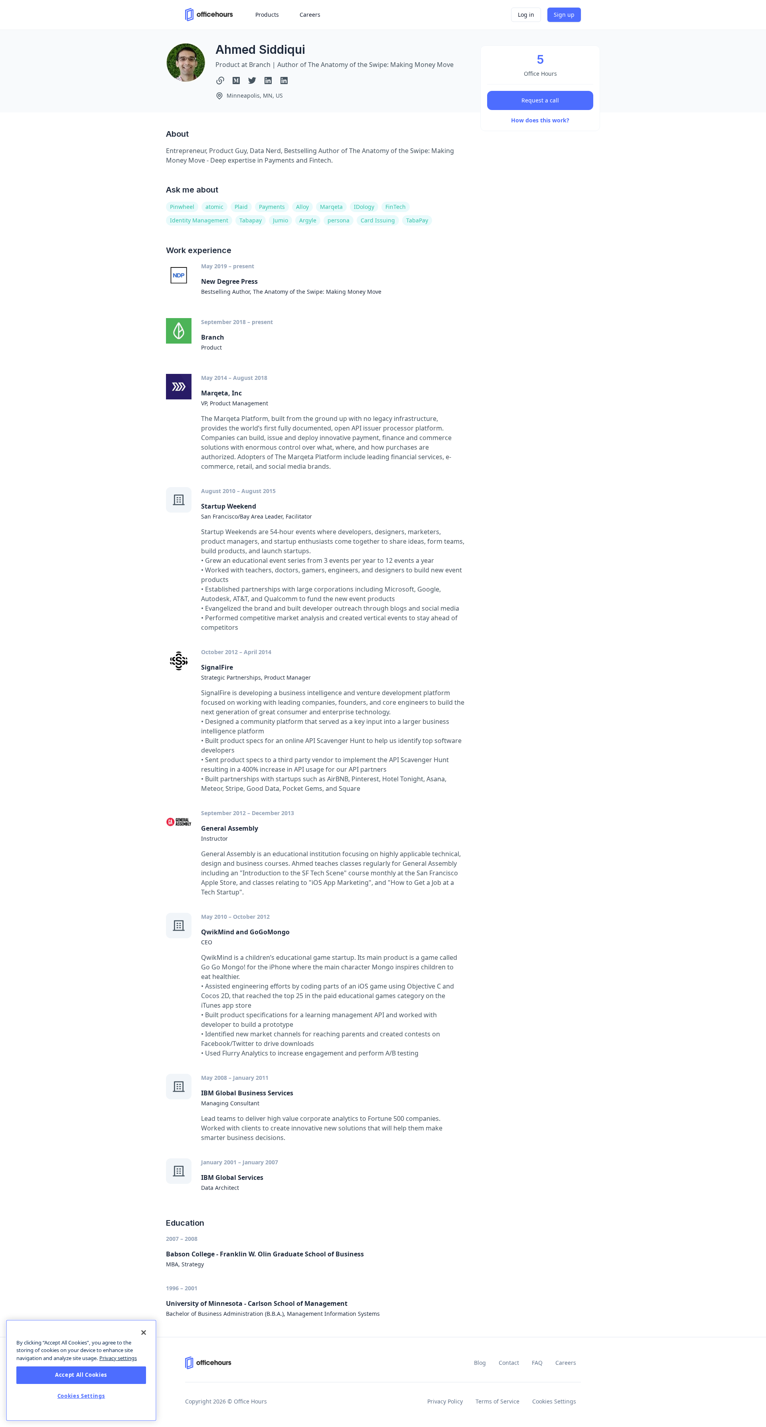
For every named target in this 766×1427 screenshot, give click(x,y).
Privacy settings (118, 1358)
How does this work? (540, 120)
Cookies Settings (554, 1401)
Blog (480, 1362)
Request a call (540, 100)
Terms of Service (497, 1401)
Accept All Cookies (81, 1375)
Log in (526, 14)
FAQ (537, 1362)
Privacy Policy (445, 1401)
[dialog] (81, 1370)
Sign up (564, 14)
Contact (509, 1362)
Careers (565, 1362)
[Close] (143, 1332)
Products (267, 14)
